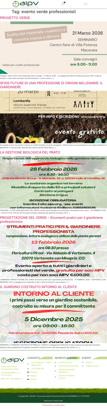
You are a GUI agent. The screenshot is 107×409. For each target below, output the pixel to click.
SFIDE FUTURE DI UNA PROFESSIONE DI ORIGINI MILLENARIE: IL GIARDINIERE (51, 85)
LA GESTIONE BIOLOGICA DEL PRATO (30, 152)
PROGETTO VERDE (15, 18)
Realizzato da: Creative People (53, 401)
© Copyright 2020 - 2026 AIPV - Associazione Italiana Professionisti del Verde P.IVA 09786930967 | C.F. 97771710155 (53, 396)
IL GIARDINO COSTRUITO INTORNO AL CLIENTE (38, 287)
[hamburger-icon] (85, 4)
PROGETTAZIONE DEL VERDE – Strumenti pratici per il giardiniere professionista (51, 220)
